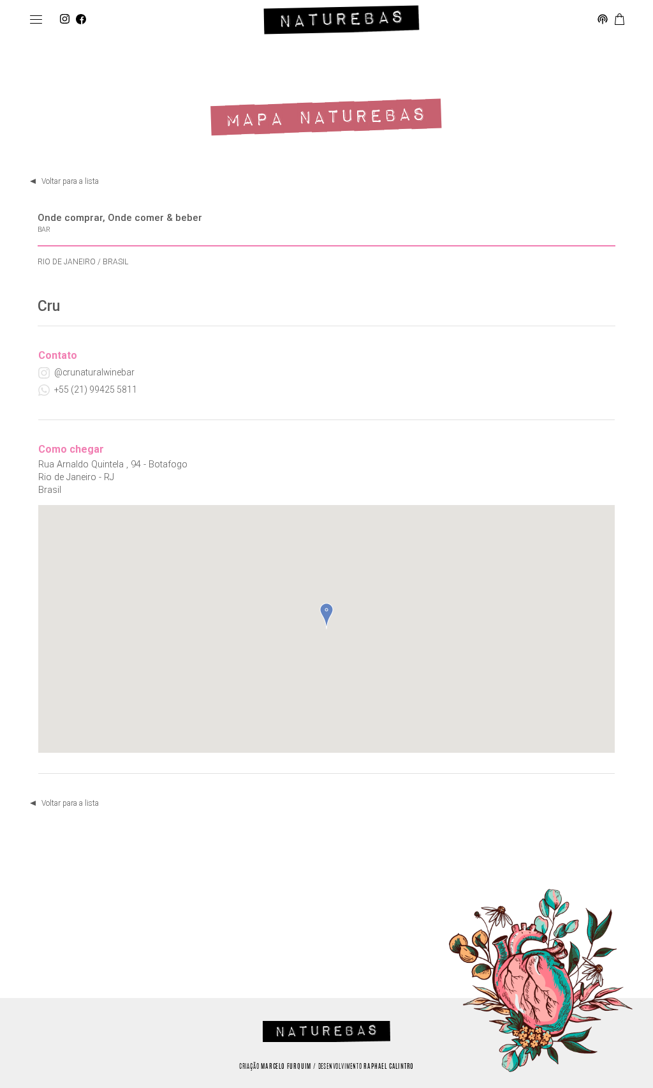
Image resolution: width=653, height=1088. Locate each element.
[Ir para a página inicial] (341, 20)
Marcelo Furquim (286, 1067)
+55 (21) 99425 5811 (95, 389)
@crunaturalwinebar (94, 372)
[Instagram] (65, 19)
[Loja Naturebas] (619, 19)
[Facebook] (81, 19)
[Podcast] (603, 19)
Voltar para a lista (70, 181)
